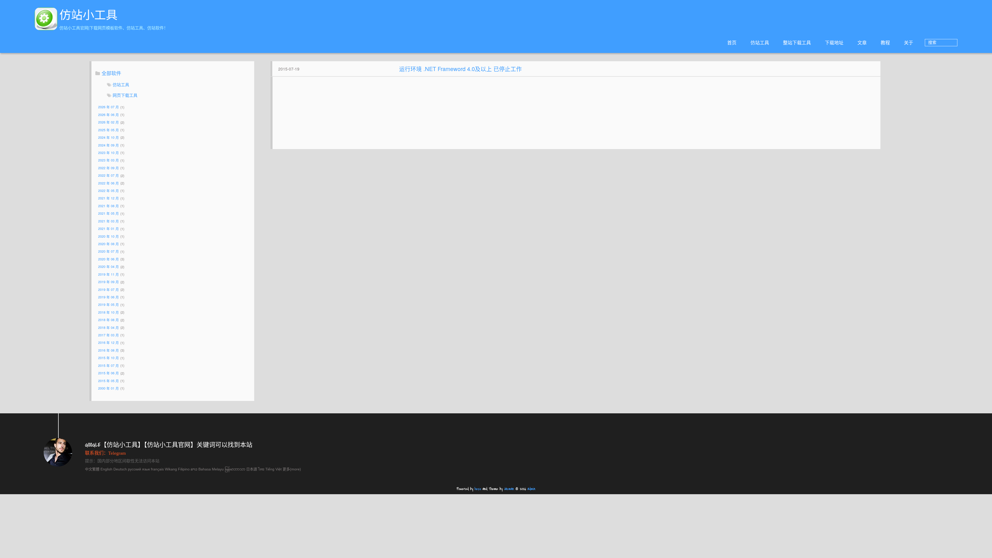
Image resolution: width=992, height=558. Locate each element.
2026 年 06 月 (108, 114)
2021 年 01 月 (108, 228)
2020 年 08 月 (108, 243)
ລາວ (194, 469)
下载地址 (834, 42)
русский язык (139, 469)
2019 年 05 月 (108, 304)
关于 (908, 42)
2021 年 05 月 (108, 213)
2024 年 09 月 (108, 145)
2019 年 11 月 (108, 274)
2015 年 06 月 (108, 373)
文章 (862, 42)
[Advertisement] (577, 115)
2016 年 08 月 (108, 350)
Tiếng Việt (273, 469)
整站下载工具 (797, 42)
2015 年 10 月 (108, 357)
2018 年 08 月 (108, 319)
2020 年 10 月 (108, 236)
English (106, 469)
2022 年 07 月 (108, 175)
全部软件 (111, 72)
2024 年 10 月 (108, 137)
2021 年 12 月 (108, 198)
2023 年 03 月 (108, 160)
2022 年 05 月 (108, 190)
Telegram (117, 453)
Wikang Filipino (177, 469)
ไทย (261, 469)
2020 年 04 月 (108, 266)
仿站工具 (759, 42)
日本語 (251, 469)
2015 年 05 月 (108, 380)
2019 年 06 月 (108, 297)
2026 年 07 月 (108, 107)
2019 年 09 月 (108, 282)
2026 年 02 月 (108, 122)
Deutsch (120, 469)
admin (531, 489)
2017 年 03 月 (108, 334)
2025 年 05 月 (108, 129)
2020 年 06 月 (108, 259)
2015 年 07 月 (108, 365)
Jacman (509, 489)
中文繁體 (92, 469)
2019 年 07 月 (108, 289)
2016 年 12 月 (108, 342)
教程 (885, 42)
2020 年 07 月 (108, 251)
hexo (478, 489)
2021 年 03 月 (108, 221)
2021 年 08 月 (108, 205)
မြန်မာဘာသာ (235, 469)
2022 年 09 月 (108, 167)
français (157, 469)
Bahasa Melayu (211, 469)
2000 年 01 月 (108, 388)
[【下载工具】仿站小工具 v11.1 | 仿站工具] (46, 19)
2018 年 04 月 (108, 327)
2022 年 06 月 (108, 183)
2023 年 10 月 (108, 152)
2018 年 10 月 (108, 312)
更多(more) (292, 469)
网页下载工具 (125, 95)
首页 (732, 42)
